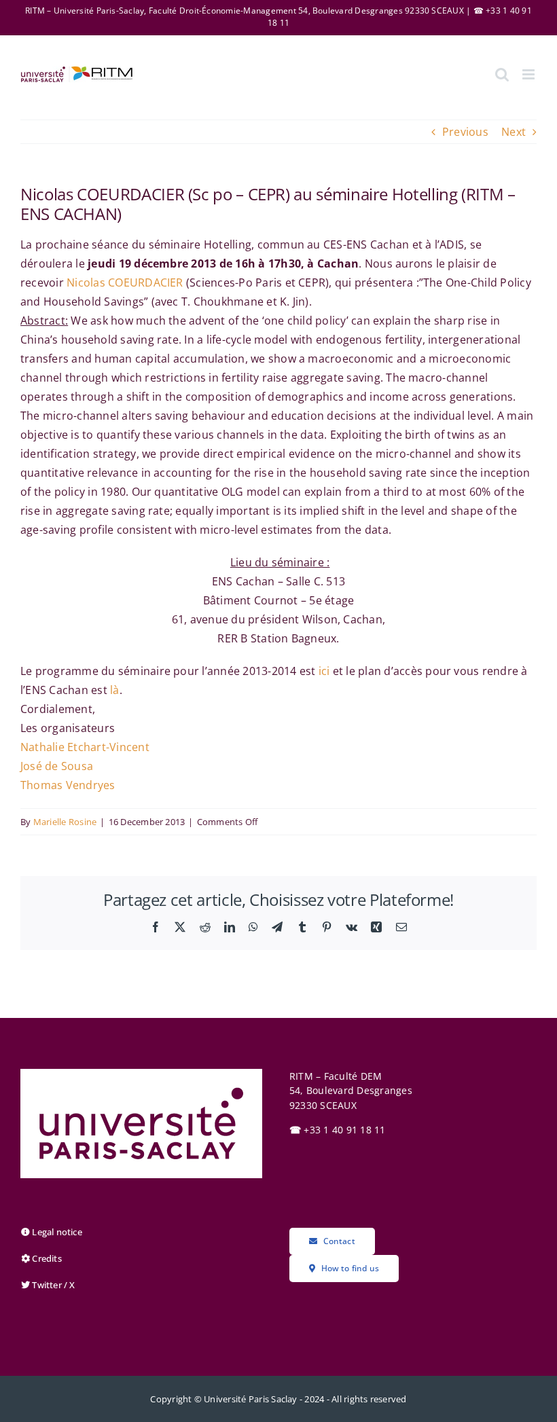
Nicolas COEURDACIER (125, 282)
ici (324, 670)
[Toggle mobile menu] (529, 74)
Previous (465, 131)
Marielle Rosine (65, 822)
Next (513, 131)
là (114, 689)
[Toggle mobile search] (502, 74)
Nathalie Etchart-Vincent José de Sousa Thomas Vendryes (84, 766)
